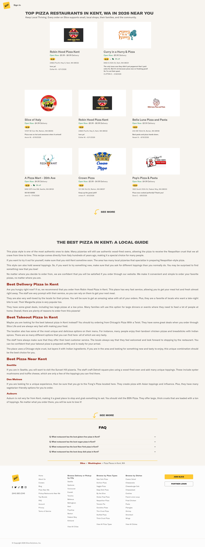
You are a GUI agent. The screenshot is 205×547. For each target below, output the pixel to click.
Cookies (129, 493)
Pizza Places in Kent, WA (114, 463)
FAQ (40, 500)
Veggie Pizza (101, 486)
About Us (42, 479)
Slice (82, 463)
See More (108, 211)
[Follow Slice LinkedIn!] (22, 487)
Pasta (128, 504)
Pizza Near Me (44, 490)
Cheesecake (130, 483)
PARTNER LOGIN (179, 484)
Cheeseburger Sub (132, 486)
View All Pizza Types (104, 524)
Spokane (71, 485)
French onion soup (133, 497)
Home (41, 476)
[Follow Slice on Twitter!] (15, 487)
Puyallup (71, 510)
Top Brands (43, 497)
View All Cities (73, 527)
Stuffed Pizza (102, 515)
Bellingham (72, 503)
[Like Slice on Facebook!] (12, 487)
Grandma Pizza (102, 508)
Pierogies (129, 508)
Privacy (41, 508)
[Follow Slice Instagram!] (26, 487)
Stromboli (129, 515)
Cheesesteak (130, 490)
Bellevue (71, 499)
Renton (70, 513)
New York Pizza (102, 479)
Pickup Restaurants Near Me (49, 493)
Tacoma (70, 496)
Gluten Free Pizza (103, 497)
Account (42, 504)
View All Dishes (131, 524)
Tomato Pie (101, 504)
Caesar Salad (131, 479)
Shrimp (128, 511)
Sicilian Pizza (102, 483)
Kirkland (71, 521)
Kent (69, 506)
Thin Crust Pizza (103, 511)
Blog (40, 486)
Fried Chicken (131, 500)
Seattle (70, 481)
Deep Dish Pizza (103, 490)
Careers (41, 483)
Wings (128, 518)
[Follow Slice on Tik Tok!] (19, 487)
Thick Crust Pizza (103, 518)
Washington (94, 463)
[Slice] (6, 5)
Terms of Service (45, 511)
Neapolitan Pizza (103, 500)
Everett (70, 492)
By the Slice (101, 493)
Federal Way (72, 517)
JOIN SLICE (179, 477)
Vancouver (71, 489)
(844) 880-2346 (18, 493)
